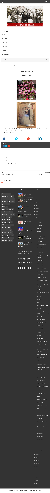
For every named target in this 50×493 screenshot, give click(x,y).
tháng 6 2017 (39, 436)
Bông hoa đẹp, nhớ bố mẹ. (42, 341)
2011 (37, 469)
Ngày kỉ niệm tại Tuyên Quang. (43, 415)
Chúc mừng (5, 201)
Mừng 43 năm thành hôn (41, 375)
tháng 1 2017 (39, 450)
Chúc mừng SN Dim (40, 372)
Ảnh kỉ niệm (39, 289)
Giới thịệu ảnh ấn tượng (41, 344)
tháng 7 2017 (39, 433)
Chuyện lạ (5, 199)
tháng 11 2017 (39, 222)
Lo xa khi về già (40, 263)
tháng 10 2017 (39, 225)
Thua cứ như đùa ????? (41, 277)
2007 (37, 480)
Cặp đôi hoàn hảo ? (40, 357)
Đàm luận (11, 237)
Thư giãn (9, 217)
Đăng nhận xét (5, 183)
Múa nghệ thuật (40, 274)
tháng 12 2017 (39, 219)
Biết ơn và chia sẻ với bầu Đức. (43, 271)
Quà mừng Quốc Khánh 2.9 (42, 234)
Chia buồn (26, 236)
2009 (37, 474)
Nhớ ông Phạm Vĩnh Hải (7, 211)
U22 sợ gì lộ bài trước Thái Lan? (43, 305)
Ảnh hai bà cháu (40, 265)
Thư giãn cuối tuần (6, 219)
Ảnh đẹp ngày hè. (40, 402)
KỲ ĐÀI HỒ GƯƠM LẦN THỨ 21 (42, 399)
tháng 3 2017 (39, 445)
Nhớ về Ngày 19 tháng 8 (41, 319)
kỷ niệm (4, 232)
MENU (46, 1)
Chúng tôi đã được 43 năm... (42, 377)
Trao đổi (10, 222)
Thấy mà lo (39, 299)
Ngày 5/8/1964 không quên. (42, 408)
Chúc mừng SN (40, 260)
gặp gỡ (10, 230)
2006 (37, 483)
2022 (37, 202)
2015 (37, 457)
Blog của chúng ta (6, 193)
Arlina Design (37, 490)
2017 (37, 217)
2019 (37, 211)
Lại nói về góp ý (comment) (42, 421)
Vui (9, 227)
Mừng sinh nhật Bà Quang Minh (43, 390)
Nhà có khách (39, 247)
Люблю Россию (27, 194)
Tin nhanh (39, 429)
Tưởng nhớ (11, 224)
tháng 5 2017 (39, 439)
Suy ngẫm (5, 214)
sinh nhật (10, 232)
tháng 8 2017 (39, 231)
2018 (37, 214)
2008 (37, 477)
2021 (37, 205)
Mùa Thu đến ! (39, 241)
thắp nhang (5, 235)
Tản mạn (4, 227)
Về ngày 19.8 (39, 316)
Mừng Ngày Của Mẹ (8, 160)
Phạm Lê (5, 143)
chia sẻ (4, 230)
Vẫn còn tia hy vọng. (41, 296)
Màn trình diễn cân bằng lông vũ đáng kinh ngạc (25, 230)
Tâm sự (4, 224)
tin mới (11, 235)
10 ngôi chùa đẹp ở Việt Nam (42, 405)
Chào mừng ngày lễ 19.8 (8, 174)
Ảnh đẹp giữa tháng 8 (41, 380)
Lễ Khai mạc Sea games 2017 (42, 311)
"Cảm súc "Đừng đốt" (8, 169)
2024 (37, 196)
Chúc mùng (12, 199)
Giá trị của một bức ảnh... (41, 364)
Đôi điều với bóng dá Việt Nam (42, 268)
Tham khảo (12, 214)
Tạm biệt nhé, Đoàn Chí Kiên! (24, 258)
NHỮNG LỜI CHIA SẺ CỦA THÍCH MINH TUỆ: (25, 244)
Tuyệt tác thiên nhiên (41, 383)
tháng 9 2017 (39, 228)
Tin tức (4, 222)
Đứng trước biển (40, 338)
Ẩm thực (11, 240)
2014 (37, 460)
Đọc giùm (5, 240)
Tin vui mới (39, 302)
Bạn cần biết (5, 196)
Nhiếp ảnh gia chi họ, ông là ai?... (43, 313)
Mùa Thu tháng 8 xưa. (44, 175)
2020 (37, 208)
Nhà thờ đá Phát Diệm (9, 166)
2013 (37, 463)
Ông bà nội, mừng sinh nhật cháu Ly (12, 163)
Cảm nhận (12, 201)
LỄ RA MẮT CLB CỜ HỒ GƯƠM (42, 426)
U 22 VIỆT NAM (39, 418)
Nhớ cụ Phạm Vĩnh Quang (8, 209)
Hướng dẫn (5, 206)
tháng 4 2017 (39, 442)
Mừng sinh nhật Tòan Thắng (10, 157)
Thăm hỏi (38, 396)
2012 (37, 466)
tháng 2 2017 (39, 447)
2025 (37, 194)
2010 (37, 472)
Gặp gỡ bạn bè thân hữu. (42, 347)
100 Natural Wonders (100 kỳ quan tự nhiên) (24, 208)
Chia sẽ (12, 196)
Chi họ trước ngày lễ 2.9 (41, 244)
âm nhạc (4, 237)
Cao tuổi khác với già (41, 393)
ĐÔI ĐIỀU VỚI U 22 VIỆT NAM (42, 354)
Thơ (4, 217)
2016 (37, 454)
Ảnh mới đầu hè (40, 252)
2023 (37, 199)
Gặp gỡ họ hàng (6, 204)
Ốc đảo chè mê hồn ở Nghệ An (43, 424)
